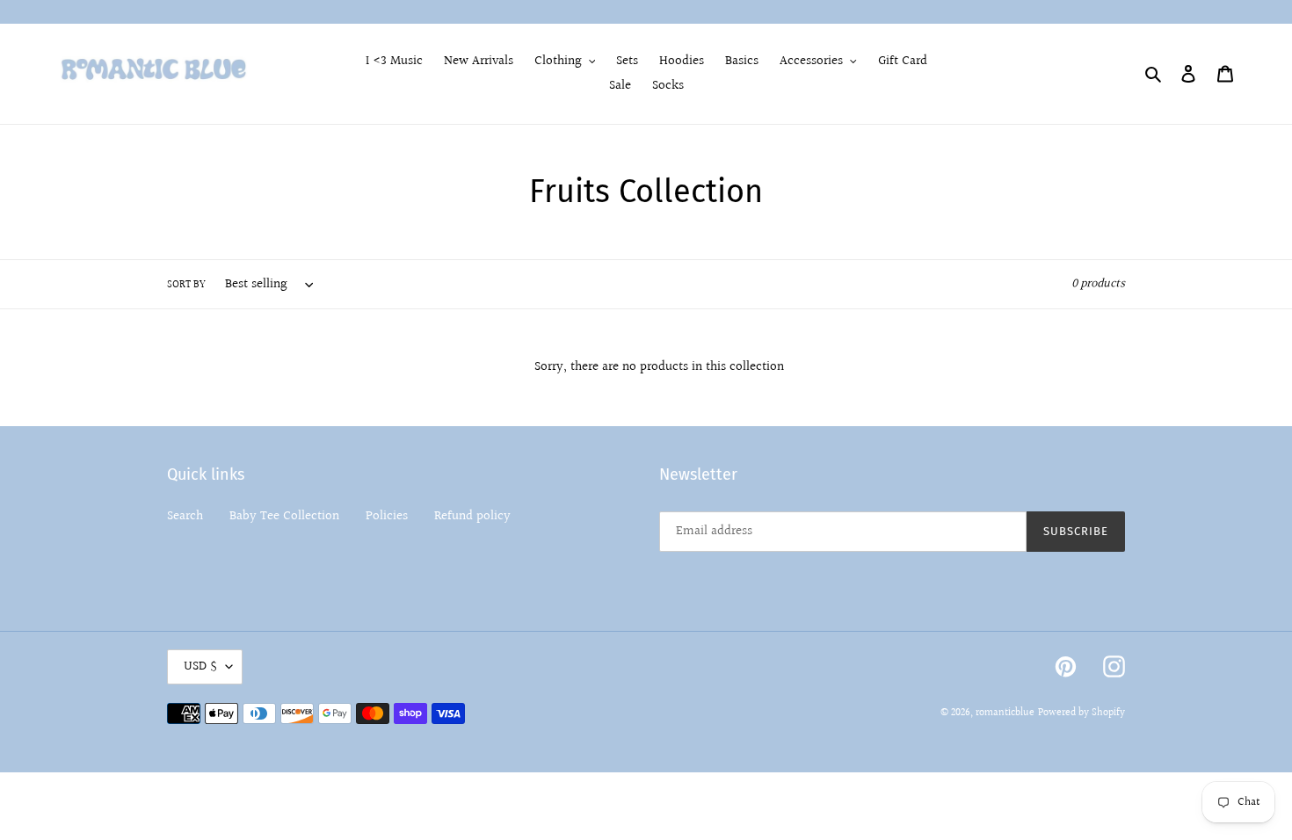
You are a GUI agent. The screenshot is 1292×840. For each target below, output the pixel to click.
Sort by (186, 285)
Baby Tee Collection (284, 516)
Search (185, 516)
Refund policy (472, 516)
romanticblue (1005, 713)
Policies (387, 516)
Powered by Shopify (1081, 713)
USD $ (200, 666)
